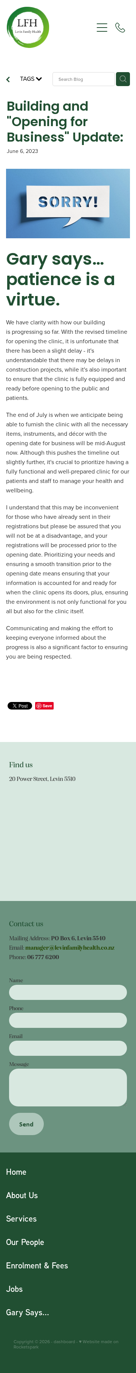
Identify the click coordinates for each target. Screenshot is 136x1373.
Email (16, 1036)
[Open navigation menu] (102, 28)
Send (26, 1124)
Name (16, 980)
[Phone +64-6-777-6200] (120, 28)
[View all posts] (8, 80)
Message (19, 1064)
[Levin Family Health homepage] (50, 27)
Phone (16, 1008)
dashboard (64, 1341)
